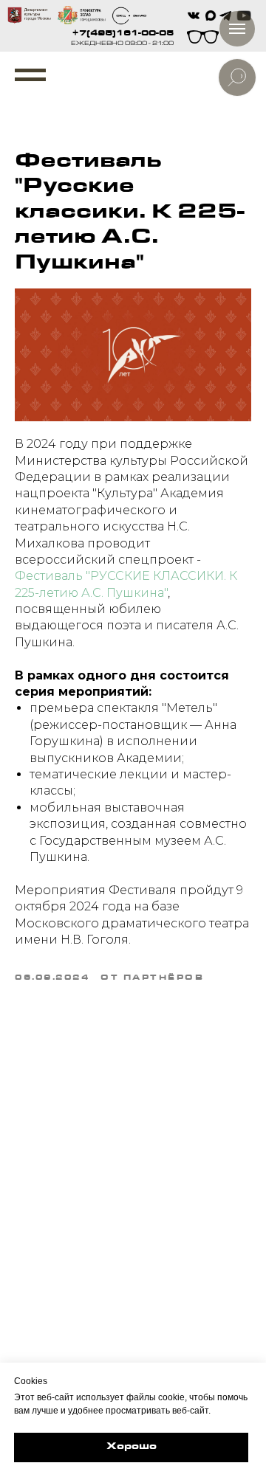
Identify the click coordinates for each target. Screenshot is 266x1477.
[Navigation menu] (30, 75)
